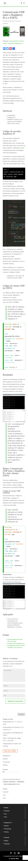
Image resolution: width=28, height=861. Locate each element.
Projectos (7, 844)
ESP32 (5, 43)
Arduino (5, 759)
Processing (6, 762)
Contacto (5, 792)
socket (22, 148)
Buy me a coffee (10, 751)
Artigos (6, 840)
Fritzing (5, 765)
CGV (4, 795)
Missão (5, 789)
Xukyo (5, 21)
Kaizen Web (15, 858)
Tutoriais (17, 21)
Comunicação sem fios (16, 41)
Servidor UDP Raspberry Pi (15, 643)
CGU (4, 798)
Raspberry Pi (19, 43)
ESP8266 (11, 43)
